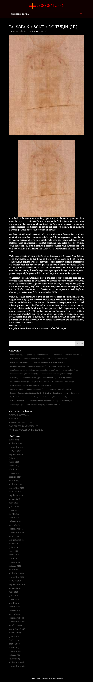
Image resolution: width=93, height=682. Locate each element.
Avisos (58, 355)
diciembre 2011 (16, 529)
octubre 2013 (15, 451)
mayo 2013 (14, 466)
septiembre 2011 (16, 540)
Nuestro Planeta (31, 385)
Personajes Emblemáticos (59, 389)
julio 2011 (13, 548)
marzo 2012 (14, 518)
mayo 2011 (14, 555)
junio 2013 (14, 462)
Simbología (16, 404)
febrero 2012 (15, 521)
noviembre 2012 (16, 488)
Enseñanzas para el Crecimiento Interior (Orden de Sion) (35, 370)
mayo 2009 (14, 644)
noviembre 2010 (16, 577)
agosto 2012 (14, 499)
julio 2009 (14, 637)
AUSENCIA (14, 419)
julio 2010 (13, 592)
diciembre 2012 (16, 484)
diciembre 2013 (16, 443)
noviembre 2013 (16, 447)
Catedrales (61, 358)
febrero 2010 (15, 611)
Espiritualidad (70, 370)
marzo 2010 (14, 607)
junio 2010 (14, 596)
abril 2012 (14, 514)
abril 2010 (14, 603)
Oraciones (46, 385)
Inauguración (49, 378)
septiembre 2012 (17, 495)
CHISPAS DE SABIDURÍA (20, 423)
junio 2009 (14, 640)
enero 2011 (14, 570)
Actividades (16, 355)
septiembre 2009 (17, 629)
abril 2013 (14, 470)
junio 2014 (14, 440)
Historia (15, 378)
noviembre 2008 (17, 666)
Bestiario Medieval (73, 355)
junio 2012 (14, 507)
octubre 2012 (15, 492)
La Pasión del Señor (20, 381)
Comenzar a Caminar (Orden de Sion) (49, 362)
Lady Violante (19, 31)
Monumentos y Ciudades (63, 381)
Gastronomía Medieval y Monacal (57, 374)
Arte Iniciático (44, 355)
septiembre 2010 (17, 585)
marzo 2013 (14, 473)
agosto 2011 (14, 544)
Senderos (66, 401)
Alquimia (30, 355)
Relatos (35, 397)
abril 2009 (14, 648)
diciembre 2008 (16, 663)
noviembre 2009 (16, 622)
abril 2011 (13, 559)
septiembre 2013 (16, 455)
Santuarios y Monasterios (55, 397)
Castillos (47, 358)
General (43, 31)
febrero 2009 (15, 655)
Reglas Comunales (19, 397)
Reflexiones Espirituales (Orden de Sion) (61, 393)
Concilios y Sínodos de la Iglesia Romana (28, 366)
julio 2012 (13, 503)
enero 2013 (14, 481)
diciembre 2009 (16, 618)
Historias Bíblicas (32, 378)
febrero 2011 (15, 566)
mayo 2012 (14, 510)
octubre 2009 (15, 625)
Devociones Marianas (59, 366)
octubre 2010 (15, 581)
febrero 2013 (15, 477)
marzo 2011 (14, 562)
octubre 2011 (15, 536)
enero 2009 (14, 659)
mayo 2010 (14, 599)
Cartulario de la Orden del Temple (25, 358)
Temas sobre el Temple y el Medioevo (42, 404)
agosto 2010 (14, 588)
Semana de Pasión (18, 401)
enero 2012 (14, 525)
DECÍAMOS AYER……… (19, 415)
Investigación (65, 378)
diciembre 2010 (16, 573)
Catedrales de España (20, 362)
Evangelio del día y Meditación (24, 374)
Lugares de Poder (40, 381)
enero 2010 (14, 614)
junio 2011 (14, 551)
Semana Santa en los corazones (44, 401)
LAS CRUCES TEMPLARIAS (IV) (24, 426)
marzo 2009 (14, 651)
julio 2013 (13, 458)
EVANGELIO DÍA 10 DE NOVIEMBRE (26, 430)
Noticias (15, 385)
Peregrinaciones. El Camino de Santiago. (27, 389)
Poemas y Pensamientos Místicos (25, 393)
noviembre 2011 (16, 533)
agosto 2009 (15, 633)
